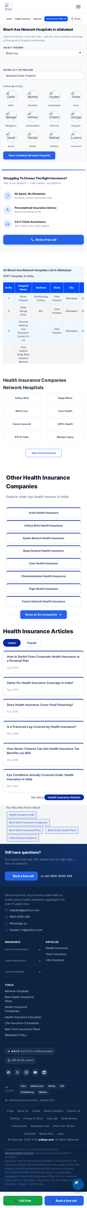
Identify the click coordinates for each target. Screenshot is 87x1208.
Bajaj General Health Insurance (43, 550)
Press (10, 1110)
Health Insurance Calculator (23, 1017)
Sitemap (15, 1118)
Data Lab (52, 1118)
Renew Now (46, 1133)
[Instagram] (26, 1072)
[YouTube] (35, 1072)
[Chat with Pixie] (78, 1184)
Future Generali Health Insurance (43, 601)
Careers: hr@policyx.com (26, 930)
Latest (12, 642)
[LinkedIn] (44, 1072)
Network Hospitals (17, 991)
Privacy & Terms (33, 1118)
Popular (32, 642)
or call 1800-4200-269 (56, 876)
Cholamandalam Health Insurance (43, 576)
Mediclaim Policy (16, 1035)
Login (60, 1133)
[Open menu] (78, 7)
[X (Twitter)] (17, 1072)
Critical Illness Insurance (23, 837)
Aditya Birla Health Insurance (43, 525)
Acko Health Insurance (43, 512)
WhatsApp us (18, 923)
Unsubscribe (19, 1125)
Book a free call (46, 239)
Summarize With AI (56, 18)
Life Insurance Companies (22, 1023)
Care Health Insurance (43, 563)
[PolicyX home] (8, 6)
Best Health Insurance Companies (28, 822)
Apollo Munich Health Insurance (43, 538)
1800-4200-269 (20, 916)
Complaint (30, 1133)
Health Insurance (57, 948)
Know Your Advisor (64, 1125)
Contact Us (73, 1110)
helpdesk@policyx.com (24, 910)
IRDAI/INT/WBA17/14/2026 (19, 1153)
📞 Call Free (23, 1200)
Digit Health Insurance (43, 588)
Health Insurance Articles (64, 797)
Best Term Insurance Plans (22, 1029)
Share (77, 18)
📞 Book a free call (21, 876)
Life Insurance (55, 960)
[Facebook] (8, 1072)
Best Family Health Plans (62, 830)
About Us (23, 1110)
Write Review (69, 1118)
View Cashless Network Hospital (29, 155)
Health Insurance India (21, 814)
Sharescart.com (40, 1125)
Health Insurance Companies (16, 1009)
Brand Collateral (53, 1110)
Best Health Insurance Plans (25, 830)
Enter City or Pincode (18, 70)
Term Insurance (56, 954)
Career (36, 1110)
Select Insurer (13, 47)
